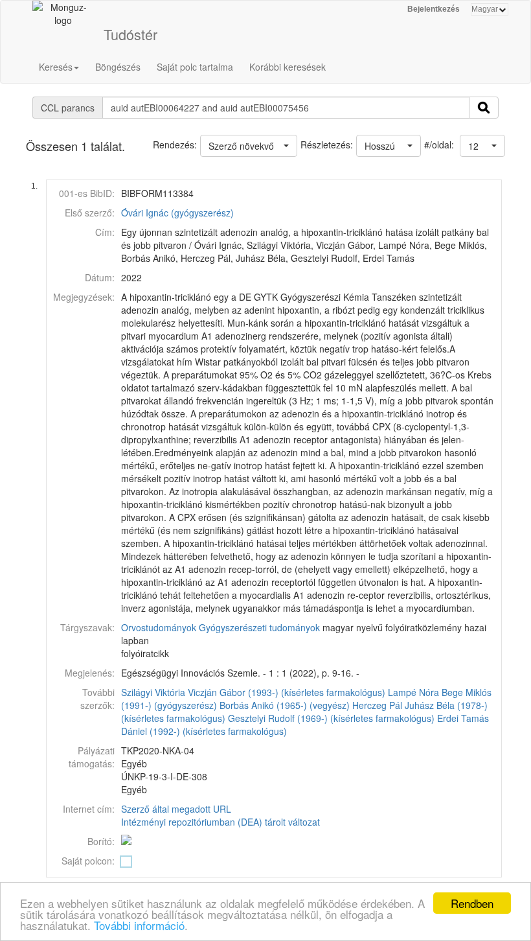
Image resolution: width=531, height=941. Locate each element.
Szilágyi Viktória (153, 692)
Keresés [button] (56, 66)
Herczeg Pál (377, 705)
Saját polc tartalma (195, 66)
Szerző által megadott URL (176, 808)
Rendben (472, 903)
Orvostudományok (158, 627)
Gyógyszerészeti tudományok (259, 627)
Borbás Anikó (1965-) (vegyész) (285, 705)
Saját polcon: (88, 860)
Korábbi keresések (287, 66)
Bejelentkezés (433, 9)
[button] (482, 146)
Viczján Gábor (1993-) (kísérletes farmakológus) (286, 692)
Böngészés (118, 66)
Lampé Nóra (413, 692)
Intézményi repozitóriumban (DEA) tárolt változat (220, 821)
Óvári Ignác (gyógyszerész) (177, 212)
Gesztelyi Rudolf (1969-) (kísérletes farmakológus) (331, 718)
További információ (139, 925)
